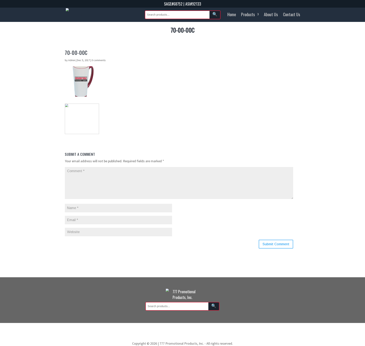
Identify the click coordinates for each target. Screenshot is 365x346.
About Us (271, 14)
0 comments (99, 60)
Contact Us (291, 14)
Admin (71, 60)
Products (248, 14)
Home (231, 14)
